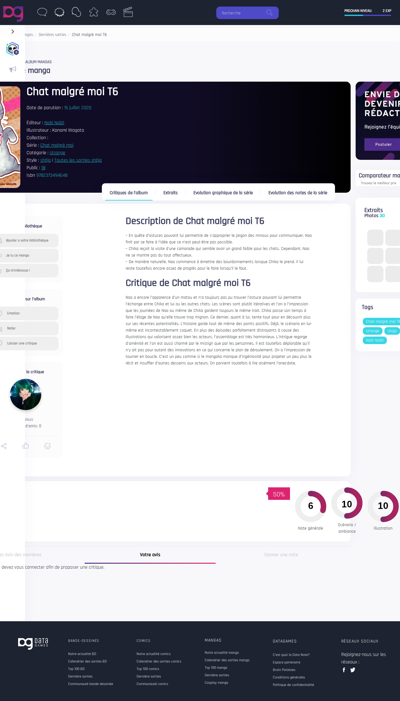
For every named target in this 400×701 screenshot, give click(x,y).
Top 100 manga (216, 668)
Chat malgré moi (56, 145)
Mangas (213, 640)
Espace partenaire (286, 662)
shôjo (45, 160)
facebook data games (345, 671)
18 (43, 168)
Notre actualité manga (222, 653)
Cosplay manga (216, 683)
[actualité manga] (12, 69)
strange (57, 153)
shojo (392, 331)
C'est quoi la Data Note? (291, 655)
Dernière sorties (217, 675)
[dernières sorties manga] (76, 14)
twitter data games (353, 671)
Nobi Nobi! (54, 122)
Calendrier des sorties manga (227, 660)
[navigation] (12, 30)
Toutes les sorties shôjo (78, 160)
